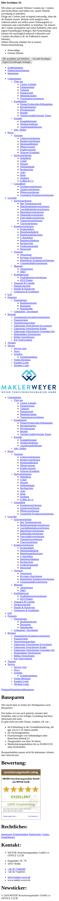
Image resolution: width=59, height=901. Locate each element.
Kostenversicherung (24, 226)
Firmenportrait (27, 87)
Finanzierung (20, 300)
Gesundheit (19, 183)
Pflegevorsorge (27, 146)
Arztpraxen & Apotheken (26, 291)
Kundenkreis (20, 101)
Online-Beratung (22, 359)
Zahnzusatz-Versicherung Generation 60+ (34, 331)
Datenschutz (35, 834)
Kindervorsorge (28, 149)
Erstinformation (15, 67)
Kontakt (18, 118)
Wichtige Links (21, 365)
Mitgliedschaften (28, 95)
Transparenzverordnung (32, 98)
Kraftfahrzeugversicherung (33, 277)
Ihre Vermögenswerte (30, 203)
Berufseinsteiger (28, 107)
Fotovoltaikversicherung (32, 217)
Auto (22, 172)
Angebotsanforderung (31, 127)
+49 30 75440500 (16, 869)
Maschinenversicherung (32, 212)
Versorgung (26, 254)
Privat (10, 132)
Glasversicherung (28, 223)
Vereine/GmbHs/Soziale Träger (35, 115)
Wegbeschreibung (29, 124)
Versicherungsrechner (24, 323)
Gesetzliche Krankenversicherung (37, 195)
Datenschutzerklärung (18, 70)
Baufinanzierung (28, 303)
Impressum (13, 73)
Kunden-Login (21, 362)
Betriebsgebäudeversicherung (34, 206)
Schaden (18, 354)
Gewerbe (12, 198)
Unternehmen (14, 78)
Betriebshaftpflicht (29, 232)
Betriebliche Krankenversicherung (37, 260)
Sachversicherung (22, 155)
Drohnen (24, 178)
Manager (18, 266)
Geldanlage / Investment (26, 311)
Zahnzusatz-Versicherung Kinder (30, 328)
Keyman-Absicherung (31, 257)
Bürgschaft (25, 249)
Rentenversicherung (30, 141)
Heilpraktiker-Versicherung (27, 334)
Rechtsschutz (26, 169)
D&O (23, 271)
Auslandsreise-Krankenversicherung (32, 317)
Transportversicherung (31, 220)
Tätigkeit (24, 90)
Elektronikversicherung (31, 215)
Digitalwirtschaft (22, 286)
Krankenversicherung (31, 186)
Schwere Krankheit (29, 152)
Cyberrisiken (26, 237)
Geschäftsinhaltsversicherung (34, 209)
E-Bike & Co (26, 181)
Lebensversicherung (30, 138)
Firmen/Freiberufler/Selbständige (36, 104)
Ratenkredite (26, 308)
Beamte (24, 112)
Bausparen (25, 305)
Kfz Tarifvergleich (23, 340)
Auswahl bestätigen (41, 59)
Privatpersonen (27, 110)
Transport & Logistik (24, 283)
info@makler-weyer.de (19, 877)
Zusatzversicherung (29, 189)
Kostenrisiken (27, 229)
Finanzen (12, 297)
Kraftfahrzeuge (21, 274)
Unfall (23, 161)
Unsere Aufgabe (28, 84)
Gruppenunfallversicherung (33, 263)
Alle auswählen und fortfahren (16, 59)
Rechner (12, 314)
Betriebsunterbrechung (31, 234)
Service (11, 345)
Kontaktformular (28, 121)
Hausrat (24, 163)
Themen (12, 342)
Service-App (20, 348)
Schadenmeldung (28, 357)
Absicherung (26, 269)
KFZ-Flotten (26, 280)
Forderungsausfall (29, 246)
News (17, 351)
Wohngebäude (27, 166)
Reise (23, 175)
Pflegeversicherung (29, 192)
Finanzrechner (21, 320)
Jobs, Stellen (20, 129)
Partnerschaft (26, 93)
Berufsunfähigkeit (29, 144)
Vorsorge (18, 135)
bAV (10, 294)
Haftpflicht (25, 158)
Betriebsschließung (29, 240)
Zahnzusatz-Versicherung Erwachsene (33, 325)
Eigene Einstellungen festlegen (17, 62)
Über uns (18, 81)
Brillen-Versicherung (24, 337)
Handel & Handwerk (24, 288)
